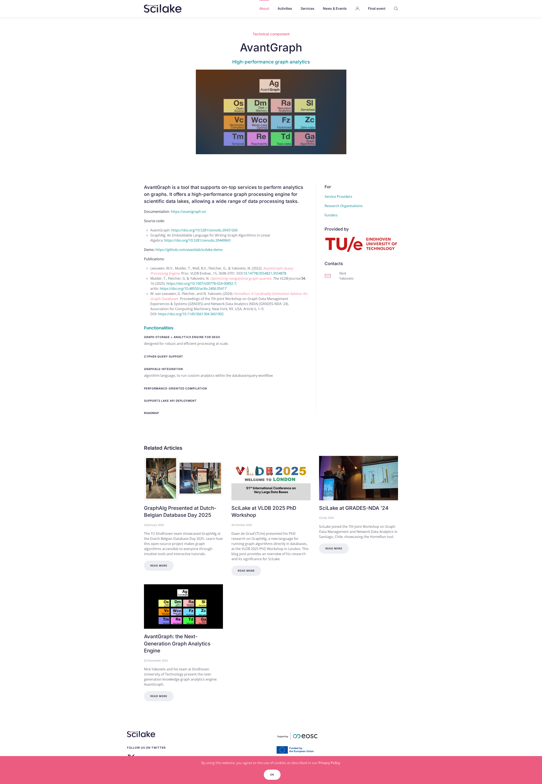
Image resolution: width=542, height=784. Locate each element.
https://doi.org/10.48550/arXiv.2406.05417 (193, 288)
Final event (376, 8)
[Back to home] (162, 8)
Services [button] (307, 8)
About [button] (264, 8)
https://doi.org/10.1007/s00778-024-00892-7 (201, 283)
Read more (158, 565)
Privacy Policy (329, 763)
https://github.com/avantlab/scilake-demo (189, 249)
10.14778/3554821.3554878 (264, 273)
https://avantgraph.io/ (188, 211)
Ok (272, 774)
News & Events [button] (335, 8)
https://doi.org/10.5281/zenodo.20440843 (197, 240)
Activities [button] (285, 8)
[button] (357, 8)
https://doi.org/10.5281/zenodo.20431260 (204, 230)
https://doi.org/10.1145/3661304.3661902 (191, 314)
